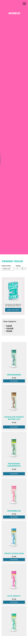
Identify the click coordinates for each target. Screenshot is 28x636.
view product (14, 381)
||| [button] (22, 268)
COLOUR (9, 328)
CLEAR (9, 326)
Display (18, 266)
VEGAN (9, 331)
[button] (24, 4)
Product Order (6, 266)
